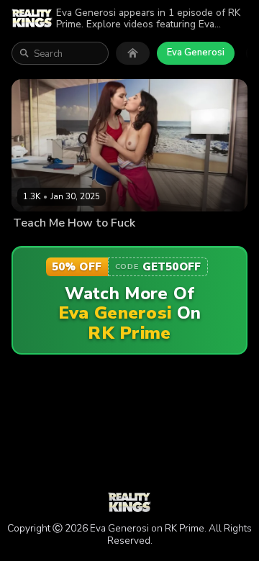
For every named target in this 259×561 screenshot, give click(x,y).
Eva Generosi (195, 52)
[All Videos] (133, 53)
